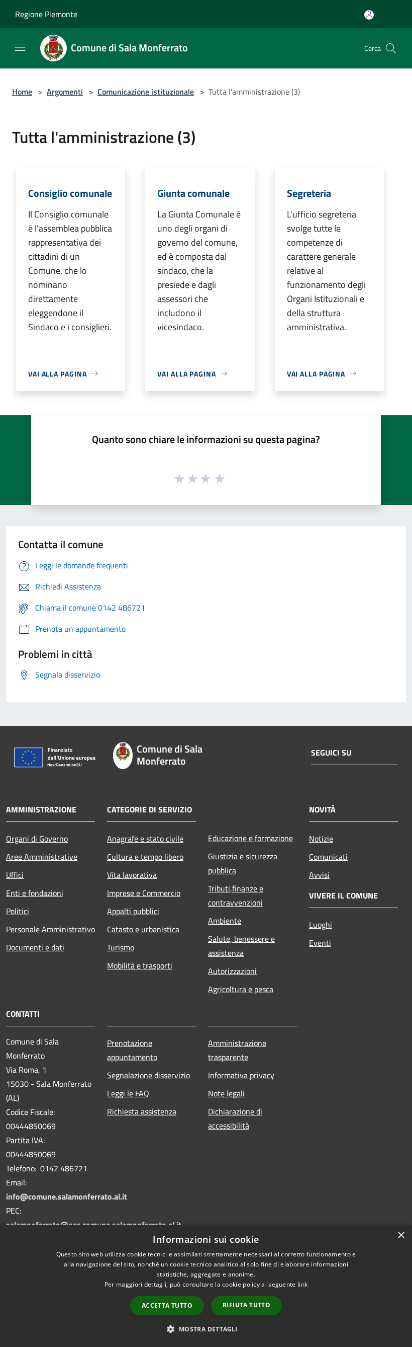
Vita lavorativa (132, 875)
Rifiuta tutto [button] (246, 1305)
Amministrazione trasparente (237, 1050)
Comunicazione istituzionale (145, 92)
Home (22, 92)
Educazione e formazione (250, 838)
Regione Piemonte (46, 14)
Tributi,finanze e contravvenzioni (235, 895)
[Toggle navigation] (20, 47)
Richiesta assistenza (141, 1111)
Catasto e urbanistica (143, 929)
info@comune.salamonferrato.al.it (66, 1196)
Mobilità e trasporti (139, 965)
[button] (205, 1329)
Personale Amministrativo (50, 929)
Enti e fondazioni (34, 893)
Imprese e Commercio (143, 893)
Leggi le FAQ (128, 1093)
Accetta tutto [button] (167, 1305)
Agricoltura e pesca (240, 989)
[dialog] (206, 1286)
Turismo (120, 947)
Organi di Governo (37, 839)
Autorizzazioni (232, 971)
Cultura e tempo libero (145, 857)
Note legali (226, 1093)
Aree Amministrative (41, 857)
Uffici (15, 875)
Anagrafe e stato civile (145, 839)
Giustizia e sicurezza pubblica (242, 863)
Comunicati (328, 857)
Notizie (321, 839)
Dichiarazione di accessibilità (235, 1118)
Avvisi (319, 875)
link (302, 1284)
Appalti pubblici (133, 911)
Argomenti (65, 92)
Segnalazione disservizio (148, 1075)
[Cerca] (391, 48)
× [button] (400, 1235)
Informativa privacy (241, 1075)
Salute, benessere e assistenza (241, 946)
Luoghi (320, 925)
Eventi (320, 943)
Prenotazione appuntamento (132, 1050)
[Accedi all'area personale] (369, 15)
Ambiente (224, 921)
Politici (17, 911)
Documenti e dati (35, 947)
